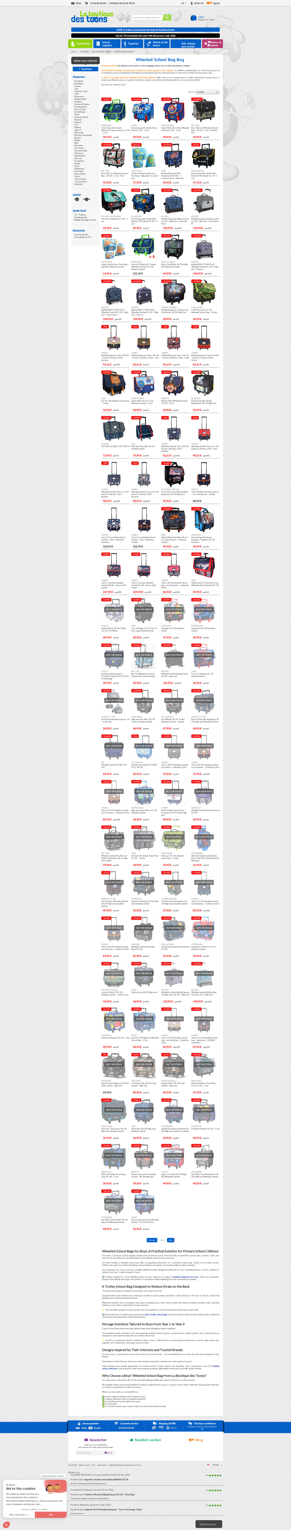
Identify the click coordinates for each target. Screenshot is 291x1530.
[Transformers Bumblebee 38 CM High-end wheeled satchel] (174, 895)
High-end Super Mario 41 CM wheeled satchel (144, 811)
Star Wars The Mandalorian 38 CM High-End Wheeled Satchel (204, 1175)
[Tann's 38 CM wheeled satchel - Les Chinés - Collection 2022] (174, 759)
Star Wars (79, 171)
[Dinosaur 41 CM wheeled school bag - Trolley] (174, 850)
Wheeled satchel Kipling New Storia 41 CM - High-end (204, 993)
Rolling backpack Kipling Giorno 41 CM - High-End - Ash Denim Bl (205, 221)
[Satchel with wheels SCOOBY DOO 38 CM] (144, 759)
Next (171, 1240)
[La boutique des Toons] (92, 21)
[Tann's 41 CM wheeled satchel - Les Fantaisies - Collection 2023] (204, 895)
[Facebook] (192, 1465)
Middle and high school (85, 220)
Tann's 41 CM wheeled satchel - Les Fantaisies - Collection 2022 (115, 811)
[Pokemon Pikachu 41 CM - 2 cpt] (114, 1032)
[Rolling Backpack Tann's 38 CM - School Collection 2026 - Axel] (144, 349)
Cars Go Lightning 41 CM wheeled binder (202, 675)
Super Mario (80, 173)
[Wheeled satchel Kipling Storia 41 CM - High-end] (174, 668)
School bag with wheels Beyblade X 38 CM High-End (203, 402)
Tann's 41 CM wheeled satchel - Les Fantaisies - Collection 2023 (205, 902)
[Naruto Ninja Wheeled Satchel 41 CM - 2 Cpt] (174, 395)
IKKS (76, 114)
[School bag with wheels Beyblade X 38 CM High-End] (204, 395)
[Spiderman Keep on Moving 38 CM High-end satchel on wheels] (174, 1123)
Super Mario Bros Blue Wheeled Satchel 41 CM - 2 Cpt (175, 129)
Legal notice (102, 1465)
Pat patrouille (80, 150)
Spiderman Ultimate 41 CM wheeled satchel (203, 948)
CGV (93, 1465)
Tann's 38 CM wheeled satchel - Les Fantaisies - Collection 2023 (115, 948)
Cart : (201, 17)
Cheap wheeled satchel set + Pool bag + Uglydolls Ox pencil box (144, 175)
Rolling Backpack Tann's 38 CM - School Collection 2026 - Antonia (115, 357)
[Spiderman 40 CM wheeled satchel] (204, 622)
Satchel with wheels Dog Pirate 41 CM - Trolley (144, 857)
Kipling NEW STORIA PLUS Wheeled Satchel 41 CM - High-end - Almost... (205, 266)
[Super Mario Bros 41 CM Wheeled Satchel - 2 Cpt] (144, 395)
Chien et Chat (81, 91)
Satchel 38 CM (81, 234)
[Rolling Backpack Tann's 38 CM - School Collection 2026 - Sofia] (174, 349)
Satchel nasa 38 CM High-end (144, 992)
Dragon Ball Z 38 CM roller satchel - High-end (173, 1084)
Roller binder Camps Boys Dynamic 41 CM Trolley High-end (174, 812)
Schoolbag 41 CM (82, 237)
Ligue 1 (77, 130)
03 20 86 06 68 (98, 3)
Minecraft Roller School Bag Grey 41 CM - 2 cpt (203, 1084)
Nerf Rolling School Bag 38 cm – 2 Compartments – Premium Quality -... (175, 539)
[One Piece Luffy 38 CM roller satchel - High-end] (144, 1077)
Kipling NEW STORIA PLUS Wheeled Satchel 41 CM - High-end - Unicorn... (145, 312)
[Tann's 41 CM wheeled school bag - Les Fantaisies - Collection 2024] (174, 1032)
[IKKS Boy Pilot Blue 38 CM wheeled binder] (144, 440)
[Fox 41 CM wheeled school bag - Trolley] (114, 395)
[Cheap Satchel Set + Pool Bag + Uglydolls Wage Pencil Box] (114, 259)
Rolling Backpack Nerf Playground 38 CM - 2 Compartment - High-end (172, 175)
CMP (76, 94)
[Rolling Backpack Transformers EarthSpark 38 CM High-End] (174, 304)
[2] (212, 1475)
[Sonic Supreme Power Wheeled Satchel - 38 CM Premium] (144, 1214)
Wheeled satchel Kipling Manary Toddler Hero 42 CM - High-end (175, 993)
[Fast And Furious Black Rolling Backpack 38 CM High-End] (174, 486)
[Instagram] (208, 1465)
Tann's (77, 176)
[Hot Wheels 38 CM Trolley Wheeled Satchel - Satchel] (174, 713)
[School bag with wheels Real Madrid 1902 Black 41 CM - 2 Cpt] (204, 168)
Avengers (78, 81)
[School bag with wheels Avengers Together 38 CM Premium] (204, 531)
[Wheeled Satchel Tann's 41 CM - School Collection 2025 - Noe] (204, 440)
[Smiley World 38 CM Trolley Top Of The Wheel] (114, 622)
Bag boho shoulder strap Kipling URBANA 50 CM (107, 1479)
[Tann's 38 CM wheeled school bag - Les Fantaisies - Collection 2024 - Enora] (174, 577)
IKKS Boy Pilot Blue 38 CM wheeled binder (143, 447)
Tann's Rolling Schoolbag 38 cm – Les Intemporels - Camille (205, 493)
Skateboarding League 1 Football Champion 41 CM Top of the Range (115, 676)
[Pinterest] (202, 1465)
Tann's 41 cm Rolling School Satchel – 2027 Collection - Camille (143, 539)
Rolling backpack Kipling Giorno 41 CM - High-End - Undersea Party (175, 221)
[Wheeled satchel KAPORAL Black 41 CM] (144, 941)
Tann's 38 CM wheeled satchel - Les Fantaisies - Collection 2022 (205, 766)
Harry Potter (80, 109)
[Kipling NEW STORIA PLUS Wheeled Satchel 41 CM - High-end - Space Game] (114, 304)
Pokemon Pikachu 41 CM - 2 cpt (115, 1038)
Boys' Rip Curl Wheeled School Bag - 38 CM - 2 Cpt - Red (114, 174)
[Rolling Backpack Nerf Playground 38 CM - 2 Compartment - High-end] (174, 168)
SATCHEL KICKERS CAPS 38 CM (115, 446)
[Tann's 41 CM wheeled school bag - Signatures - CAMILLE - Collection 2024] (204, 1032)
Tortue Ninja (80, 179)
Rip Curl (78, 158)
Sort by (192, 92)
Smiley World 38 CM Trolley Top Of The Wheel (113, 629)
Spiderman (79, 168)
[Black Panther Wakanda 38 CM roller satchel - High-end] (114, 1077)
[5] (220, 1475)
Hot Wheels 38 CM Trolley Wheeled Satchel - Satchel (173, 720)
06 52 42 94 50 (122, 3)
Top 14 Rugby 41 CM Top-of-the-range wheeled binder (144, 629)
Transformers (80, 181)
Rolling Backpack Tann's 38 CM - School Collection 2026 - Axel (145, 356)
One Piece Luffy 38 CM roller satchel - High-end (144, 1084)
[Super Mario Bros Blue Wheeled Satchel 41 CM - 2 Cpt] (174, 122)
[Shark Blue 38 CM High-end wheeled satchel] (144, 1123)
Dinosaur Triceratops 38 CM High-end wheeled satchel (114, 1130)
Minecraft (79, 132)
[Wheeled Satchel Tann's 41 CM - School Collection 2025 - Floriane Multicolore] (144, 486)
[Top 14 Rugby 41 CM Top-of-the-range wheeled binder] (144, 622)
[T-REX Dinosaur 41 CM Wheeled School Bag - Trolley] (204, 304)
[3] (215, 1475)
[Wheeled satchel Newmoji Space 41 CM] (204, 804)
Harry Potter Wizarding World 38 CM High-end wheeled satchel (114, 903)
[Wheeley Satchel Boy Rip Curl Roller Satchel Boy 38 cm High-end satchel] (114, 850)
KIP (76, 124)
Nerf (76, 142)
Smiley (77, 163)
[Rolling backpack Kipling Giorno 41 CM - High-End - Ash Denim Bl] (204, 213)
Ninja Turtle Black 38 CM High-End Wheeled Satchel (174, 265)
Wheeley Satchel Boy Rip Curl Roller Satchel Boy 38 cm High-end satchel (114, 858)
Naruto (77, 137)
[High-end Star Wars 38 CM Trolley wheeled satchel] (144, 713)
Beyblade (78, 83)
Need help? (72, 1465)
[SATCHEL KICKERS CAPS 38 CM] (114, 440)
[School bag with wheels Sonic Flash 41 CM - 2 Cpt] (144, 122)
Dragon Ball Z (80, 99)
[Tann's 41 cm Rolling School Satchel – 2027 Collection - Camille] (144, 531)
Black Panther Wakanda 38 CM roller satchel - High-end (115, 1084)
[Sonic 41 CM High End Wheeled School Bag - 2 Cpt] (144, 1032)
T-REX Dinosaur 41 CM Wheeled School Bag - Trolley (204, 311)
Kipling (77, 127)
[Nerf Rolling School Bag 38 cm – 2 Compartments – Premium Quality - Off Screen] (174, 531)
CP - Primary (80, 214)
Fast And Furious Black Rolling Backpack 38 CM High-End (174, 493)
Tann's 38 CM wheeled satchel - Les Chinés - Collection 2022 (175, 766)
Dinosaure (79, 96)
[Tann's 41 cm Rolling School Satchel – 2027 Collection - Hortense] (114, 531)
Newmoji (78, 145)
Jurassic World (81, 117)
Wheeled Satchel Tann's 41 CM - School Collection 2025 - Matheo (115, 494)
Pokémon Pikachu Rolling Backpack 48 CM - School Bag (110, 1494)
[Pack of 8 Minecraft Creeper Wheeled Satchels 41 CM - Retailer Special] (144, 259)
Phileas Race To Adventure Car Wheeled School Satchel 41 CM (205, 584)
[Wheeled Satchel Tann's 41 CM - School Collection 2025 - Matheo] (114, 486)
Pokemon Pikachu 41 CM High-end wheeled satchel (145, 902)
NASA (77, 140)
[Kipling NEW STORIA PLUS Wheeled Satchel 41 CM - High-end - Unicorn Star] (144, 304)
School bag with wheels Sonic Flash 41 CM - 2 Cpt (144, 129)
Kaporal (78, 119)
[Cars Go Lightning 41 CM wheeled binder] (204, 668)
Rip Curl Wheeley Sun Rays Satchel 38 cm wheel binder (143, 675)
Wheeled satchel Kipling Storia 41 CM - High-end (174, 675)
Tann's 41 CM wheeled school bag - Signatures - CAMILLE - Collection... (204, 1040)
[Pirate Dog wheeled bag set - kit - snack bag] (114, 713)
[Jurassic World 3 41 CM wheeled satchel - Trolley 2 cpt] (114, 986)
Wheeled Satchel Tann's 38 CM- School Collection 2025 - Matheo (175, 448)
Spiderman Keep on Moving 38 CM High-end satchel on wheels (175, 1130)
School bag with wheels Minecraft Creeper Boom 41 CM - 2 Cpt (115, 130)
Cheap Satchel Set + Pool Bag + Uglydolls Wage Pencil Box (115, 265)
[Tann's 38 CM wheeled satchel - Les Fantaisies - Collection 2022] (204, 759)
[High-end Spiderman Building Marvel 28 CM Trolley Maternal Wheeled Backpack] (204, 850)
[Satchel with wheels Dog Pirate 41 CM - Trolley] (144, 850)
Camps (77, 86)
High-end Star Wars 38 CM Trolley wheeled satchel (143, 720)
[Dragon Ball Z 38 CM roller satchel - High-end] (174, 1077)
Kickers (77, 122)
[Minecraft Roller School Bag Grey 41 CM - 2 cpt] (204, 1077)
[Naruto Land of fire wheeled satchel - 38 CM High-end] (144, 1168)
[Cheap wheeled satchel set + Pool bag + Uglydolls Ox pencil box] (144, 168)
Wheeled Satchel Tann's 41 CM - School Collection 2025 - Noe (205, 447)
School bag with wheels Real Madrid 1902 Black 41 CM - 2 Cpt (204, 175)
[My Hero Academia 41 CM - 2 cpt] (114, 213)
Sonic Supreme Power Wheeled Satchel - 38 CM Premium (145, 1221)
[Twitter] (197, 1465)
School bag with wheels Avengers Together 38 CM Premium (203, 539)
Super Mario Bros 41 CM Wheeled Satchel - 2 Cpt (142, 402)
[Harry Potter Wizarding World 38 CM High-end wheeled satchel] (114, 895)
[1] (210, 1475)
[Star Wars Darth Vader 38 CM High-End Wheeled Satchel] (114, 1214)
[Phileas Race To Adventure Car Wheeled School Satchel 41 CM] (204, 577)
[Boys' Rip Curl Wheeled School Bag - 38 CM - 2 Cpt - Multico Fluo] (204, 122)
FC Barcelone (80, 106)
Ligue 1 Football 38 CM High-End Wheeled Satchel (174, 1175)
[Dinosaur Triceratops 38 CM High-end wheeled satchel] (114, 1123)
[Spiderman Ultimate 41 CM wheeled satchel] (204, 941)
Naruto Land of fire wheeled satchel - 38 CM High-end (143, 1175)
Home (73, 51)
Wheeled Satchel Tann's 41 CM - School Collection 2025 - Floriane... (145, 494)
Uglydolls (78, 184)
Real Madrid (79, 155)
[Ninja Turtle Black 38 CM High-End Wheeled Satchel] (174, 259)
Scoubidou (79, 161)
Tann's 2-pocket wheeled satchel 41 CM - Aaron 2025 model (143, 585)
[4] (217, 1475)
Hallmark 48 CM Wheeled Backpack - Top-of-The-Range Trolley (113, 1509)
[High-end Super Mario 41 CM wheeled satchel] (144, 804)
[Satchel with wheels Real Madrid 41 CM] (174, 941)
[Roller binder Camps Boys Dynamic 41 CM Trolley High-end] (174, 804)
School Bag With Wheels (102, 51)
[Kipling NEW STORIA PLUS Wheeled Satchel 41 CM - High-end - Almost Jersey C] (204, 259)
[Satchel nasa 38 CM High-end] (144, 986)
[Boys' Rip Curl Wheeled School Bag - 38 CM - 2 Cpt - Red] (114, 168)
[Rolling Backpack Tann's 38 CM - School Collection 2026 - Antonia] (114, 349)
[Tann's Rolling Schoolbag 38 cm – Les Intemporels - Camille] (204, 486)
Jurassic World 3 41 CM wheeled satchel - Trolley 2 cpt (114, 993)
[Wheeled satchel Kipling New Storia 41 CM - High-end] (204, 986)
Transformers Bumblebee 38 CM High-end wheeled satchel (174, 902)
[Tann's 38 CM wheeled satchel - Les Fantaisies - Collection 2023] (114, 941)
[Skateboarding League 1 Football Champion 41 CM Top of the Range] (114, 668)
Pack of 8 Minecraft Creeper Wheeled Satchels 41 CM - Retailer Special (143, 266)
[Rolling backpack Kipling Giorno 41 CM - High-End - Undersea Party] (174, 213)
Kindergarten (80, 217)
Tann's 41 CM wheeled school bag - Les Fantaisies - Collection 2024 (175, 1040)
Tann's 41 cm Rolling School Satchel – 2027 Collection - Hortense (113, 539)
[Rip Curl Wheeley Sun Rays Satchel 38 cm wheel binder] (144, 668)
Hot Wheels (80, 112)
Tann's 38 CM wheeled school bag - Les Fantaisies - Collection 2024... (175, 585)
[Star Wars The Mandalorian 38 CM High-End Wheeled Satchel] (204, 1168)
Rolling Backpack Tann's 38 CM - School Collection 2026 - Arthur (205, 357)
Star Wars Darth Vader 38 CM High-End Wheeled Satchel (114, 1221)
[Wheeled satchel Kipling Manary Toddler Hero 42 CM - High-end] (174, 986)
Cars (76, 88)
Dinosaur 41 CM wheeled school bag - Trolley (172, 857)
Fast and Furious (82, 104)
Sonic (76, 166)
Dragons (78, 101)
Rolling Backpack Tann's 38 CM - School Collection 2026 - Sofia (175, 356)
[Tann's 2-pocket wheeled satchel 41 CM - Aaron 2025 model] (144, 577)
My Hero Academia (83, 135)
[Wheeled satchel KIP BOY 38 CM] (114, 759)
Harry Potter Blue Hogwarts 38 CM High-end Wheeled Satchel (205, 720)
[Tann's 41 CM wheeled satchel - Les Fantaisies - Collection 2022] (114, 804)
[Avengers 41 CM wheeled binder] (174, 622)
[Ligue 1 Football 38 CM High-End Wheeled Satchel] (174, 1168)
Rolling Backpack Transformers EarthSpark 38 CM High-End (175, 311)
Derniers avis (74, 1472)
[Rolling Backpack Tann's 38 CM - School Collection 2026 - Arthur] (204, 349)
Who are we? (84, 1465)
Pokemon (78, 153)
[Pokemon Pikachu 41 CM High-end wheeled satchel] (144, 895)
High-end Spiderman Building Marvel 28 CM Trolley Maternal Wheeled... (205, 858)
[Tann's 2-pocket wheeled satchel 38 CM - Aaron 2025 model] (114, 577)
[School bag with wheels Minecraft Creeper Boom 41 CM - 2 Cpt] (114, 122)
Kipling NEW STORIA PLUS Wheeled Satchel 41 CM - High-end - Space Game (115, 312)
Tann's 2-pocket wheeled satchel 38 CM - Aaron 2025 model (113, 585)
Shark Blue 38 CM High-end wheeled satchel (143, 1130)
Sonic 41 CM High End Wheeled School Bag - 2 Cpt (145, 1039)
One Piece (79, 148)
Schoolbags (84, 51)
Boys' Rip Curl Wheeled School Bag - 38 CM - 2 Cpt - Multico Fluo (204, 130)
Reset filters (86, 69)
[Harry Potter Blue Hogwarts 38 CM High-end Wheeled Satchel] (204, 713)
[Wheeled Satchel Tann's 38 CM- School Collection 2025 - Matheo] (174, 440)
